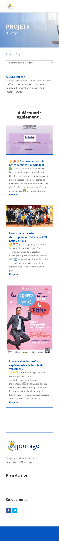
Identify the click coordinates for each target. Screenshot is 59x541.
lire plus (13, 194)
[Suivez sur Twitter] (14, 510)
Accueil (9, 54)
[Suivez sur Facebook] (8, 510)
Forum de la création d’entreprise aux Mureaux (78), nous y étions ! (28, 237)
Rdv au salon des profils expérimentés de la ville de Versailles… (26, 365)
